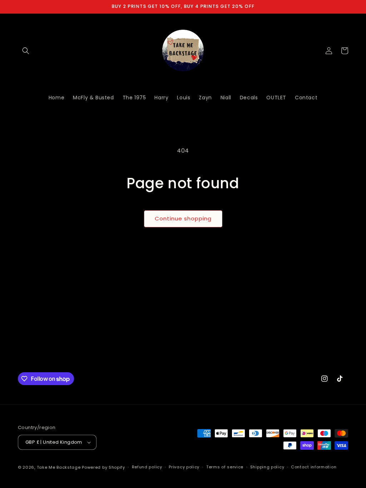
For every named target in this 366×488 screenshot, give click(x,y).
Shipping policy (267, 467)
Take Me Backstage (59, 467)
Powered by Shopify (103, 467)
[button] (26, 51)
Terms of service (224, 467)
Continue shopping (183, 218)
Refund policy (147, 467)
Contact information (313, 467)
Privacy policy (184, 467)
